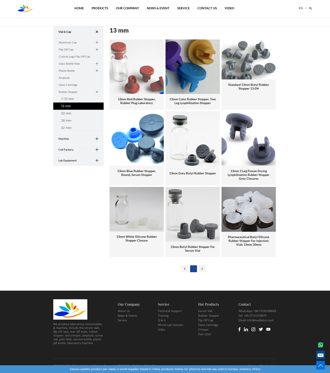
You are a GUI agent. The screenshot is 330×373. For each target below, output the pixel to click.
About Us (124, 311)
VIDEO (229, 8)
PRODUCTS (100, 8)
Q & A (162, 320)
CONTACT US (207, 8)
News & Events (127, 316)
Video (161, 329)
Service (122, 320)
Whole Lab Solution (170, 325)
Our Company (129, 304)
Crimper (203, 329)
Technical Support (170, 311)
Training (163, 316)
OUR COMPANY (127, 8)
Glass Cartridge (208, 325)
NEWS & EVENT (158, 8)
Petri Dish (204, 334)
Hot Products (208, 304)
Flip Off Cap (205, 320)
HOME (79, 8)
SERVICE (183, 8)
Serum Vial (205, 311)
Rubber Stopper (208, 316)
